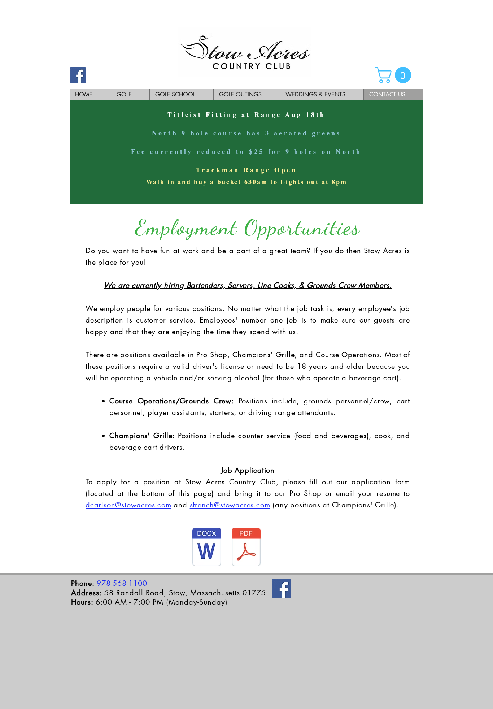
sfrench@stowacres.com (230, 505)
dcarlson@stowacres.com (128, 505)
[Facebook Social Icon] (78, 75)
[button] (395, 75)
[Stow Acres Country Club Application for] (207, 548)
